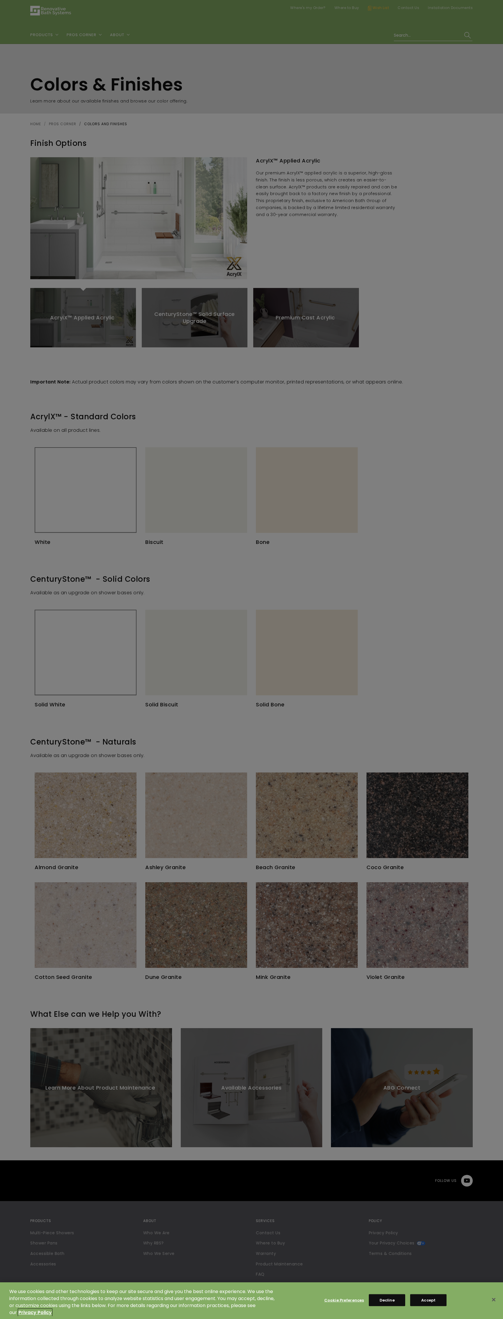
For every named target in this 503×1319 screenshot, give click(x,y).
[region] (251, 1300)
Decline (387, 1300)
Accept (428, 1300)
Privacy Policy (35, 1312)
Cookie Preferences (344, 1300)
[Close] (493, 1299)
